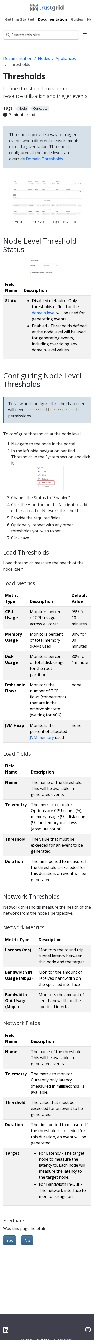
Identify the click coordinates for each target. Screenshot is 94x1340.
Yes (9, 1240)
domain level (43, 313)
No (27, 1240)
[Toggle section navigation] (85, 35)
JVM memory (42, 737)
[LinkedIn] (5, 1330)
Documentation (17, 58)
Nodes (44, 58)
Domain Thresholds (44, 159)
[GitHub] (88, 1330)
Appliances (66, 58)
